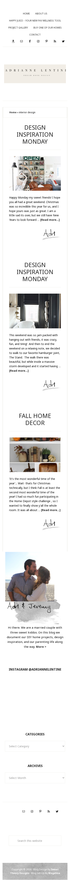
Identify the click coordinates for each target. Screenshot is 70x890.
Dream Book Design (35, 73)
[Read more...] (50, 220)
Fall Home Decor (35, 419)
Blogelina (54, 873)
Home (13, 112)
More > (41, 647)
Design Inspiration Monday (35, 134)
